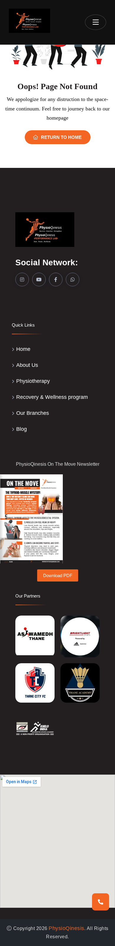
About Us (27, 365)
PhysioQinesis (66, 928)
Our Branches (32, 413)
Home (23, 349)
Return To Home (61, 137)
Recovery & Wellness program (52, 397)
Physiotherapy (33, 381)
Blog (21, 429)
